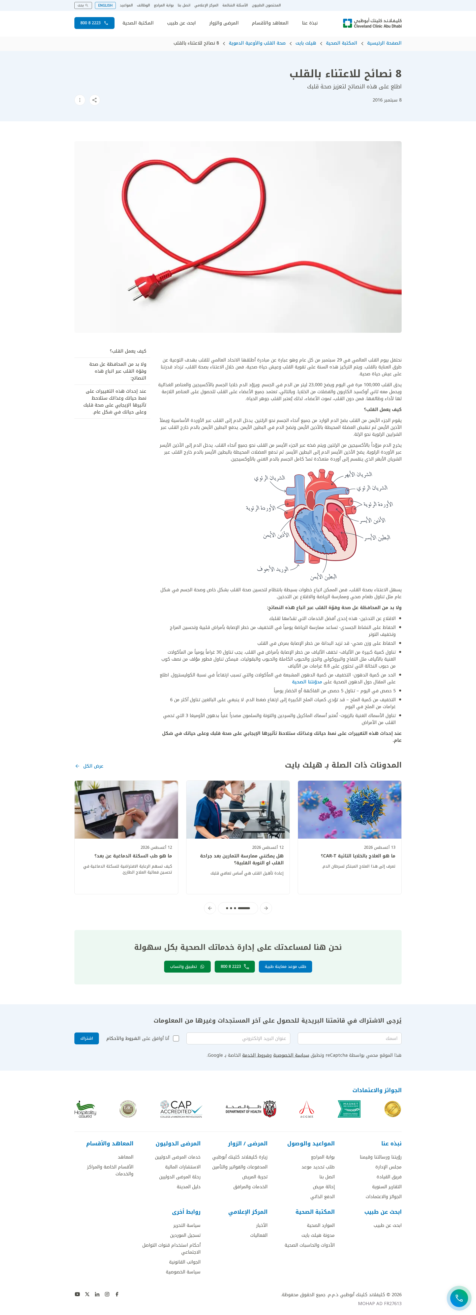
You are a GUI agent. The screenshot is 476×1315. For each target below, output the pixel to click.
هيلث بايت (306, 43)
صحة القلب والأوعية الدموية (257, 43)
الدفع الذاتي (322, 1196)
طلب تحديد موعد (318, 1167)
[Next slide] (210, 908)
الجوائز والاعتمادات (384, 1196)
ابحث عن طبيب (181, 23)
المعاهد (125, 1157)
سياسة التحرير (187, 1225)
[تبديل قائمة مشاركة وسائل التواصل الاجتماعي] (94, 100)
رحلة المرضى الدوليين (180, 1177)
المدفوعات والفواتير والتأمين (240, 1167)
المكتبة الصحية (138, 23)
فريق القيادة (389, 1177)
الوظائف (143, 5)
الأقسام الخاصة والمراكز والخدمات (110, 1170)
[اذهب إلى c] (128, 1109)
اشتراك (86, 1038)
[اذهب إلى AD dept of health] (251, 1109)
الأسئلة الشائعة (235, 5)
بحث (81, 5)
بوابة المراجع (164, 5)
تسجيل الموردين (185, 1235)
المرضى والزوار (224, 23)
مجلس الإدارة (388, 1167)
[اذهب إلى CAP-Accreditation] (181, 1109)
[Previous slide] (266, 908)
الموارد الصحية (321, 1225)
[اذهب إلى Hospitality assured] (85, 1109)
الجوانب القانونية (185, 1262)
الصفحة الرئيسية (384, 43)
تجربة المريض (255, 1177)
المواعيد (126, 5)
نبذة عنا (310, 23)
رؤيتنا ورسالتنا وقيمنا (381, 1157)
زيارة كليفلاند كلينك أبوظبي (240, 1157)
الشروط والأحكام (123, 1038)
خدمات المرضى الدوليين (178, 1157)
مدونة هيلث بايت (318, 1235)
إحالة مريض (324, 1187)
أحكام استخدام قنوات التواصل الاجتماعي (171, 1248)
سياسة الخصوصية (291, 1055)
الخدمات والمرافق (250, 1187)
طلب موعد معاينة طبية (285, 966)
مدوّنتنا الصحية (307, 682)
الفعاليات (259, 1235)
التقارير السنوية (387, 1187)
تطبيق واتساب (183, 966)
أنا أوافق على (137, 1038)
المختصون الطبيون (266, 5)
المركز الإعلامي (206, 5)
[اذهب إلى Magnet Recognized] (349, 1109)
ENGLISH (105, 5)
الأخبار (262, 1225)
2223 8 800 (90, 23)
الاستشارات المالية (183, 1167)
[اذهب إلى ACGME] (306, 1109)
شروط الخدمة (255, 1055)
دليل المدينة (189, 1187)
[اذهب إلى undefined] (117, 1294)
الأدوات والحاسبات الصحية (310, 1245)
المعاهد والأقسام (270, 23)
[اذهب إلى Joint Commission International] (393, 1109)
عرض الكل (93, 766)
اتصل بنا (184, 5)
